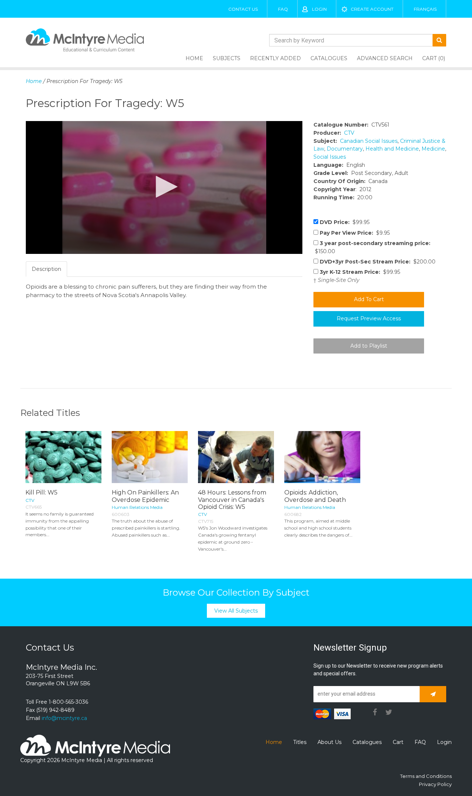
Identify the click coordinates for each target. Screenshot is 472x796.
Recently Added (275, 58)
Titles (299, 742)
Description (46, 269)
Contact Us (243, 9)
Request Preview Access (369, 318)
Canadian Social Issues (369, 141)
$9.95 (355, 233)
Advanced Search (385, 58)
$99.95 (344, 222)
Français (425, 9)
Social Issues (329, 157)
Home (194, 58)
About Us (329, 742)
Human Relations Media (137, 507)
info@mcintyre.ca (64, 718)
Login (319, 9)
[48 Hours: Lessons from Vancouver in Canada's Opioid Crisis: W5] (236, 457)
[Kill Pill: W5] (63, 457)
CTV (349, 133)
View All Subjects (236, 610)
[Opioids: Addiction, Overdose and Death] (322, 457)
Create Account (372, 9)
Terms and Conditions (426, 776)
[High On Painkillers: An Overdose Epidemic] (150, 457)
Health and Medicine (392, 148)
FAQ (283, 9)
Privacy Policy (435, 784)
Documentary (345, 148)
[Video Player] (164, 187)
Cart (398, 742)
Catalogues (328, 58)
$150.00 (371, 247)
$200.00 (377, 261)
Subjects (226, 58)
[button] (164, 186)
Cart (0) (433, 58)
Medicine (433, 148)
